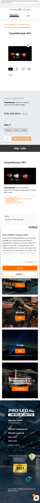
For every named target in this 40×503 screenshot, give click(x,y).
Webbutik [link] (12, 24)
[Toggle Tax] (20, 10)
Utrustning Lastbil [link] (10, 27)
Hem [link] (5, 24)
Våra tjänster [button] (20, 389)
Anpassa (19, 274)
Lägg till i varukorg (21, 139)
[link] (14, 15)
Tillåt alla (20, 268)
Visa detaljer (29, 262)
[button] (28, 15)
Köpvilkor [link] (12, 420)
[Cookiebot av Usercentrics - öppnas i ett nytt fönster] (29, 227)
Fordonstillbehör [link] (23, 24)
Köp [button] (20, 285)
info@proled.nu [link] (14, 445)
